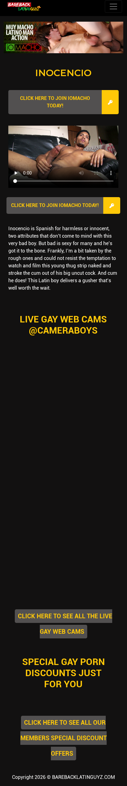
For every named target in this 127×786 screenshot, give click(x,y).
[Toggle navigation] (113, 6)
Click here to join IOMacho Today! (55, 102)
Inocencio (63, 73)
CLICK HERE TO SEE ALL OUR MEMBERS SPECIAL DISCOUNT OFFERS (63, 738)
